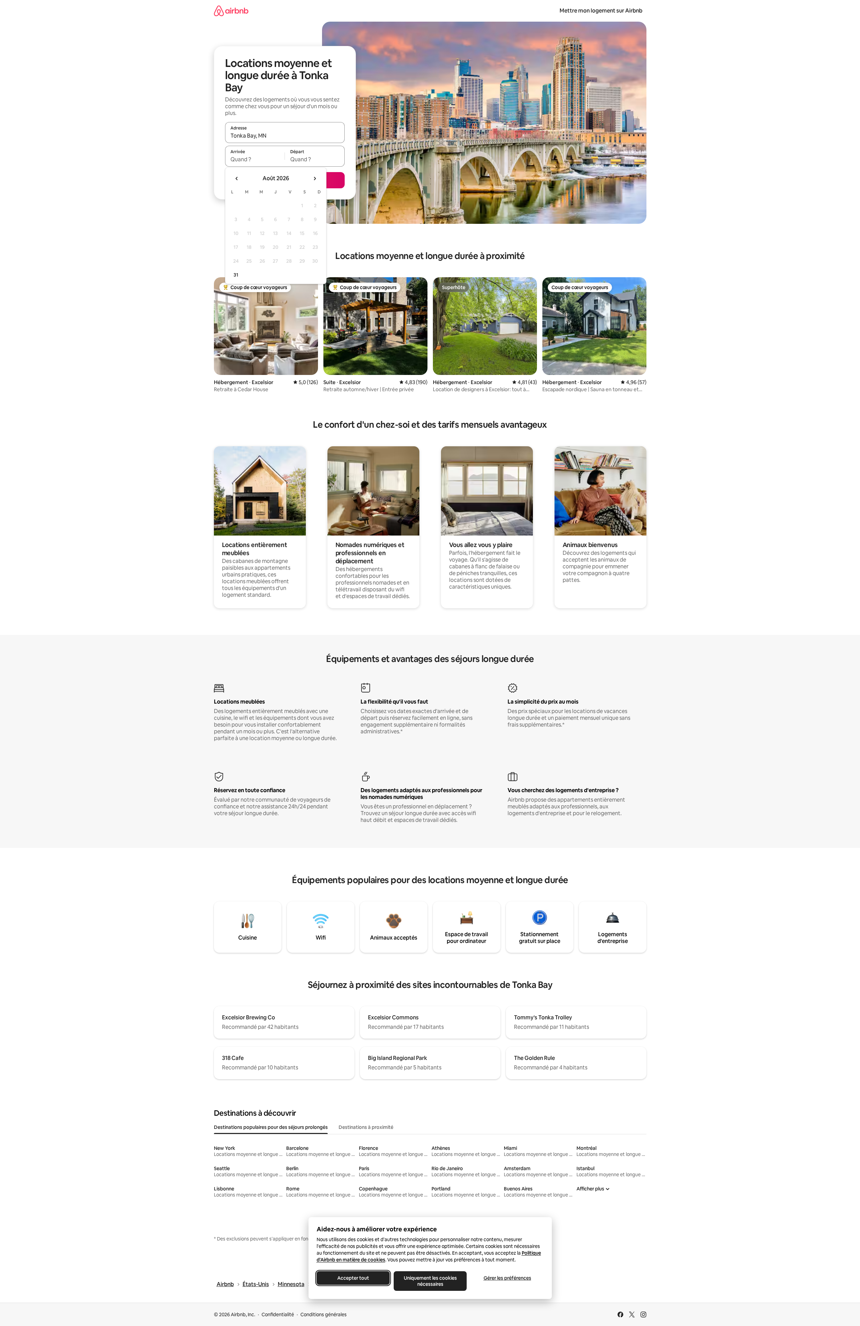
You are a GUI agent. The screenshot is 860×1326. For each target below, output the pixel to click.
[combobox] (284, 136)
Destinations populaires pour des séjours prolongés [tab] (271, 1127)
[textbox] (254, 159)
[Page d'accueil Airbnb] (231, 10)
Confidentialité (278, 1314)
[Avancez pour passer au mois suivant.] (315, 178)
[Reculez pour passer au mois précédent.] (237, 178)
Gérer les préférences (507, 1278)
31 (236, 275)
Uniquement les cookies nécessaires (430, 1281)
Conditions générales (323, 1314)
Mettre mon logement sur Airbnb (601, 10)
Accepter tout (353, 1278)
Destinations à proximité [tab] (366, 1127)
